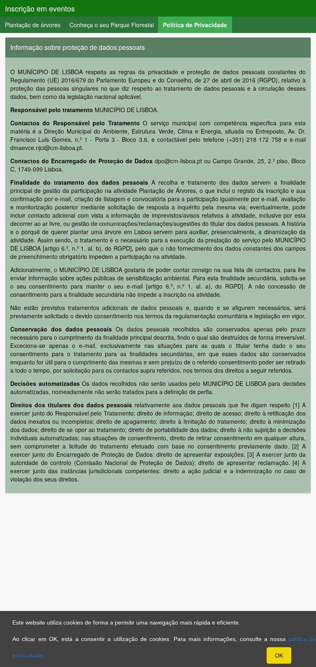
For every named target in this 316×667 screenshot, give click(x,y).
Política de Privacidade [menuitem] (197, 24)
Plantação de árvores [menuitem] (32, 25)
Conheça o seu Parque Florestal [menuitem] (112, 25)
